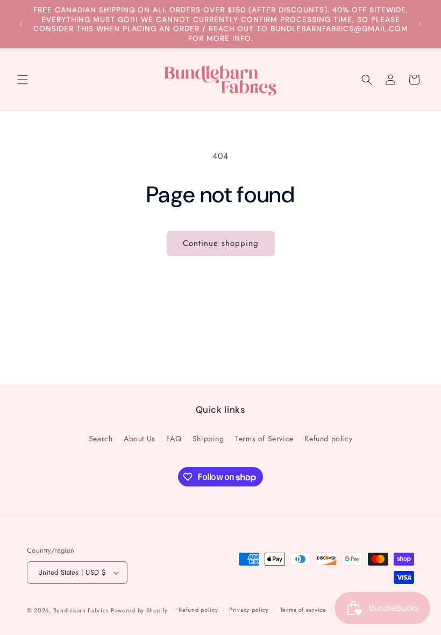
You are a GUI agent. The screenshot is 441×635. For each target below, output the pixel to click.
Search (101, 438)
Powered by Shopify (139, 610)
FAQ (173, 438)
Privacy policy (249, 609)
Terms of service (303, 609)
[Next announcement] (420, 24)
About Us (139, 438)
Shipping (208, 438)
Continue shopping (221, 243)
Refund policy (328, 438)
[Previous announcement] (21, 24)
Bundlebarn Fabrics (81, 610)
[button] (22, 79)
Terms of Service (264, 438)
